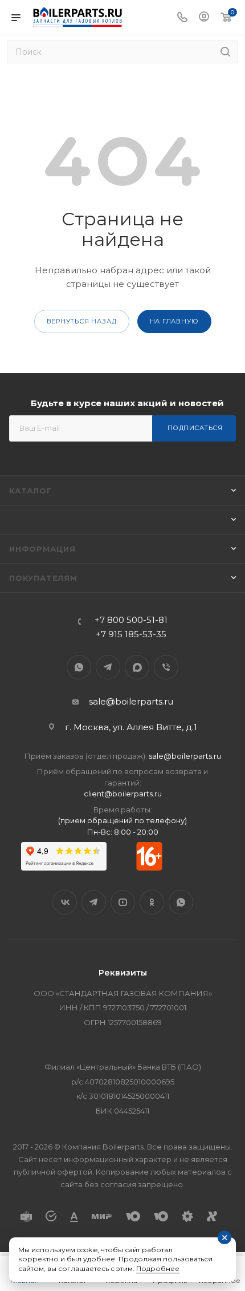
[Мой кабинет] (204, 18)
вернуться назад (82, 321)
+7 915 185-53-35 (131, 634)
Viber (166, 667)
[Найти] (225, 52)
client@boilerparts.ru (123, 793)
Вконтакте (64, 902)
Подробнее (157, 1268)
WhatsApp (79, 667)
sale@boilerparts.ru (131, 701)
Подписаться (195, 428)
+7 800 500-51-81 (131, 619)
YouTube (123, 902)
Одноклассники (152, 902)
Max (137, 667)
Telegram (108, 667)
